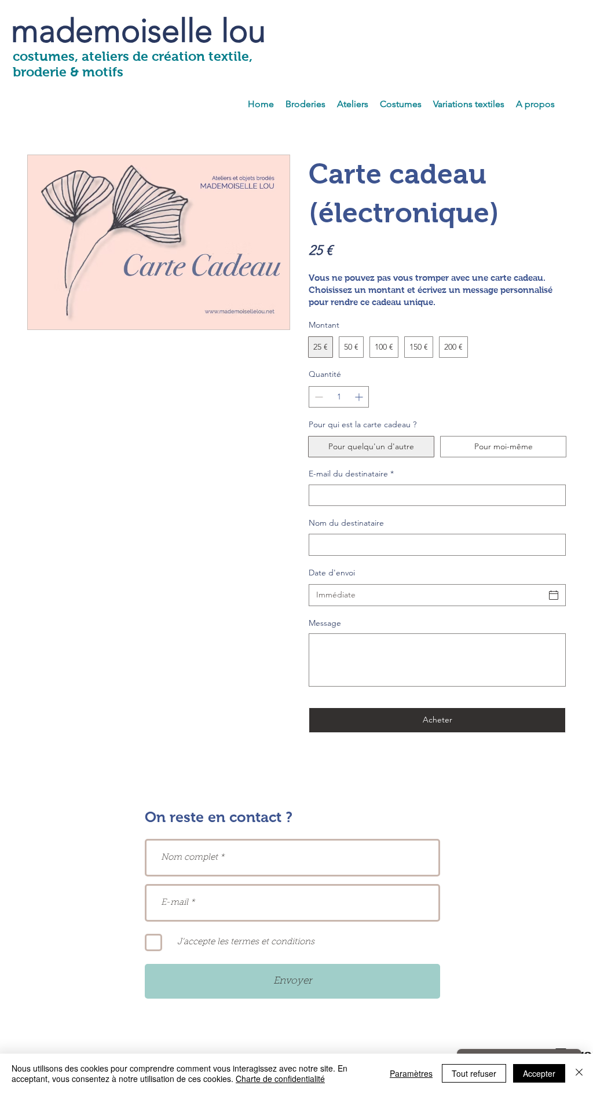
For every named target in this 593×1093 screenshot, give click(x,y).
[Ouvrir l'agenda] (554, 595)
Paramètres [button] (411, 1073)
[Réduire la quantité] (317, 397)
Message (325, 623)
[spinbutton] (339, 397)
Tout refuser (474, 1073)
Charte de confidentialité (280, 1078)
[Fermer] (579, 1073)
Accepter (539, 1073)
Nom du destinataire (346, 523)
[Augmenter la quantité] (360, 397)
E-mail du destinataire (351, 473)
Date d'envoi (332, 572)
